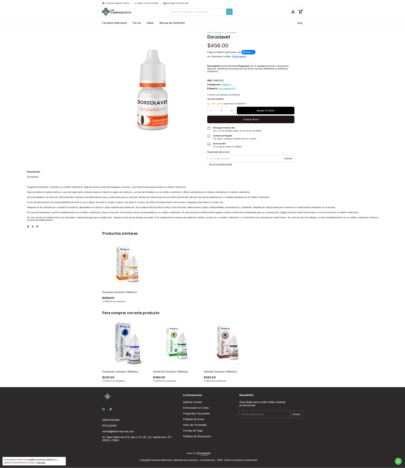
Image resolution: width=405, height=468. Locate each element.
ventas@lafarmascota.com (118, 431)
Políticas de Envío (193, 419)
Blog (300, 23)
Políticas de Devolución (197, 436)
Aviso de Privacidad (194, 424)
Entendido (41, 462)
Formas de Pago (193, 430)
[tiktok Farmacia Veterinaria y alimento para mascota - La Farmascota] (110, 409)
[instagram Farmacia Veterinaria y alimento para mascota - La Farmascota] (103, 409)
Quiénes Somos (192, 402)
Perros (137, 22)
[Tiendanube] (199, 454)
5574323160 (109, 425)
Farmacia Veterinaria (114, 22)
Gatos (150, 22)
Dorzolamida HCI (227, 88)
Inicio (209, 32)
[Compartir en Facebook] (28, 226)
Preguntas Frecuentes (196, 413)
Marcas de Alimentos (172, 22)
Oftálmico (226, 84)
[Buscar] (229, 12)
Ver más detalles (215, 99)
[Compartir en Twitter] (33, 226)
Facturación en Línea (196, 407)
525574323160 (111, 420)
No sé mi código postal (220, 164)
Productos (219, 32)
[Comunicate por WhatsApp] (398, 461)
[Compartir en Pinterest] (37, 226)
